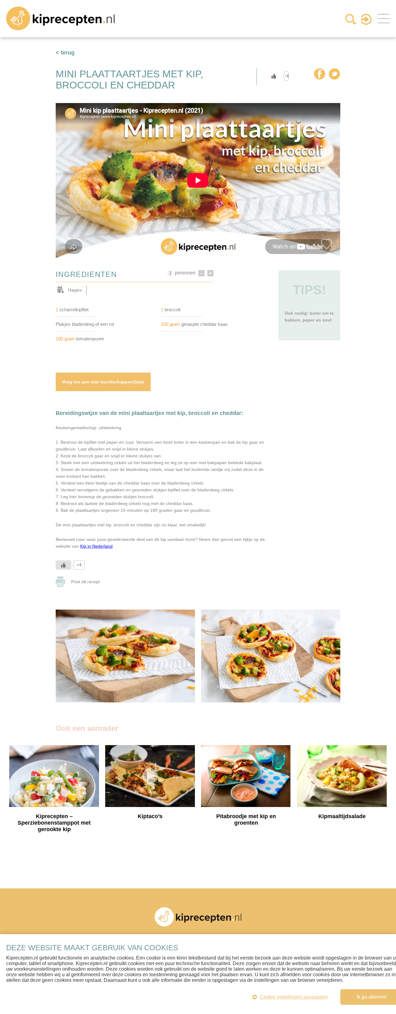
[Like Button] (274, 76)
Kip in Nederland (96, 546)
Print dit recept (85, 581)
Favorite (326, 244)
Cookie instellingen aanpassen (294, 996)
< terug (65, 53)
